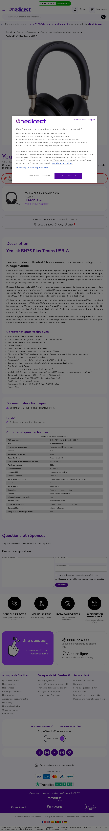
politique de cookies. (62, 163)
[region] (54, 149)
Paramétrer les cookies (39, 176)
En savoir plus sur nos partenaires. (32, 167)
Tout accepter (68, 176)
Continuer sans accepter (84, 119)
